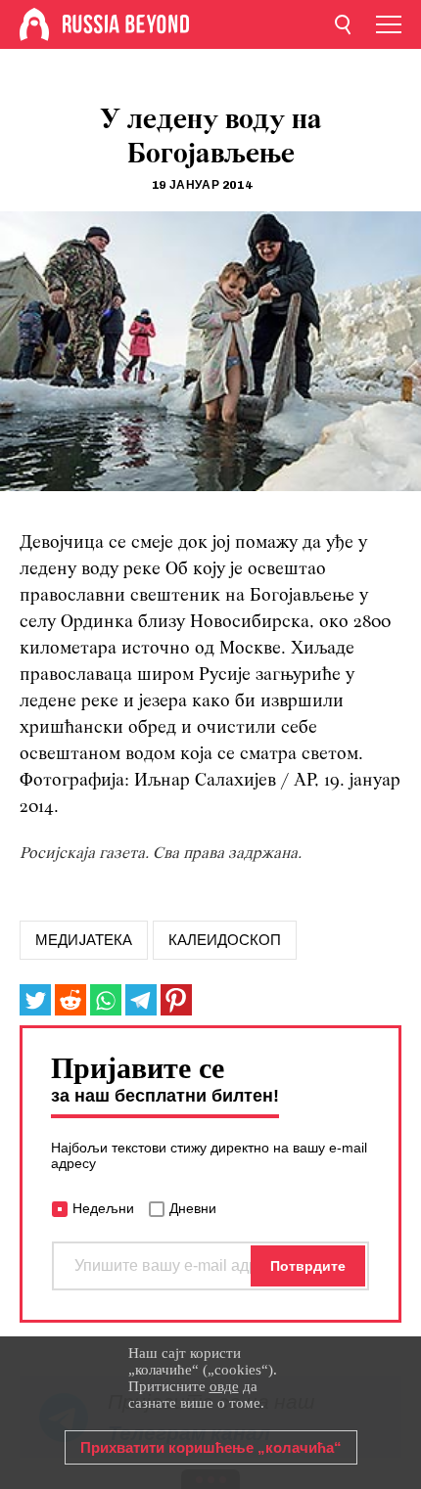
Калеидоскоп (224, 940)
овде (224, 1386)
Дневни (192, 1208)
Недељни (103, 1208)
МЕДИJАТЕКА (83, 940)
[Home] (34, 24)
